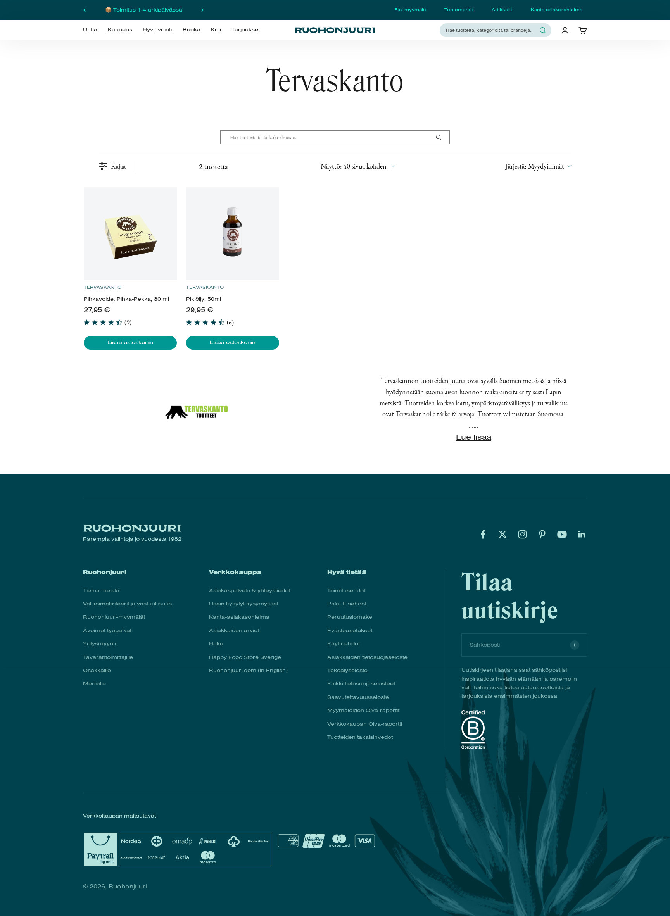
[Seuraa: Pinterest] (542, 534)
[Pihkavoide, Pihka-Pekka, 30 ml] (130, 233)
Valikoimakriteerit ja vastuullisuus (127, 603)
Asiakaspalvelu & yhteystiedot (249, 590)
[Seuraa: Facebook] (483, 534)
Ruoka (191, 30)
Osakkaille (97, 670)
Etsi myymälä (410, 9)
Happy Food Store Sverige (245, 657)
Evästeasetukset (349, 630)
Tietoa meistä (101, 590)
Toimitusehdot (346, 590)
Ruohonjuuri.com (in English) (248, 670)
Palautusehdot (346, 603)
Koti (216, 30)
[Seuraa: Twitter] (502, 534)
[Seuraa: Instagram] (522, 534)
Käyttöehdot (343, 643)
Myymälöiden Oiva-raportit (363, 710)
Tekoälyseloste (347, 670)
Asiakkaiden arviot (234, 630)
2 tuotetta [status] (213, 166)
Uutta (90, 30)
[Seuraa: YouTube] (562, 534)
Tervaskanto (102, 287)
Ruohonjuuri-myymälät (114, 617)
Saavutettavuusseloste (358, 697)
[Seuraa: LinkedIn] (582, 534)
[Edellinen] (84, 10)
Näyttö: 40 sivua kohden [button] (354, 166)
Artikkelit (502, 9)
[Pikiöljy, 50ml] (232, 233)
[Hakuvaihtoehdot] (441, 137)
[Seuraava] (202, 10)
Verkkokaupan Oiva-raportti (364, 724)
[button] (538, 166)
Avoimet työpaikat (107, 630)
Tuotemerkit (458, 9)
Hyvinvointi (157, 30)
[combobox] (491, 30)
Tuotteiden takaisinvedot (360, 737)
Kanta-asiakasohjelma (556, 9)
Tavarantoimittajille (108, 657)
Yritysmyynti (99, 643)
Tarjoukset (245, 30)
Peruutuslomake (349, 617)
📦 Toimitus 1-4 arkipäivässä (143, 10)
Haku (216, 643)
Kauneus (120, 30)
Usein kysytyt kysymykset (243, 603)
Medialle (94, 683)
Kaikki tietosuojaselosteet (361, 683)
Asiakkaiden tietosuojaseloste (367, 657)
